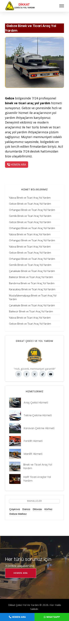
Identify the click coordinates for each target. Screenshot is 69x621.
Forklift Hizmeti (33, 441)
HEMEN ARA (18, 164)
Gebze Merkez (18, 514)
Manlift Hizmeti (33, 454)
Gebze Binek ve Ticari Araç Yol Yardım (30, 28)
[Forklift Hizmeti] (15, 441)
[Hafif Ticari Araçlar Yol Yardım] (15, 479)
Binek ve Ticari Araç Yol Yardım (37, 466)
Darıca (26, 509)
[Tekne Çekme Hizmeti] (15, 415)
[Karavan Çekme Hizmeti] (15, 428)
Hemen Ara (21, 573)
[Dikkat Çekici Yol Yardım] (20, 5)
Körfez (48, 509)
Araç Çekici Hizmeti (36, 403)
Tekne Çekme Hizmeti (38, 415)
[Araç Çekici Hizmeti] (15, 403)
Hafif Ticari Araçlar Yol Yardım (37, 479)
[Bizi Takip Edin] (18, 374)
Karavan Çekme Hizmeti (39, 428)
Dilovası (37, 509)
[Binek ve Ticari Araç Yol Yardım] (14, 466)
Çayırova (14, 509)
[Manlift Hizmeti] (15, 454)
